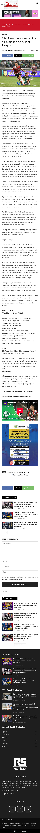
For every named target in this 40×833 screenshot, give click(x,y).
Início (3, 25)
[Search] (35, 591)
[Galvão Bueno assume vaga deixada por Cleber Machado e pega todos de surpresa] (7, 718)
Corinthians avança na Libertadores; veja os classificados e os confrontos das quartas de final (25, 504)
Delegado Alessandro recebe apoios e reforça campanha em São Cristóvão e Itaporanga (26, 636)
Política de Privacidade (20, 831)
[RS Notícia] (3, 50)
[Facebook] (12, 809)
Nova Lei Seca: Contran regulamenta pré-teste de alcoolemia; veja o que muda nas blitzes (25, 524)
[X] (27, 809)
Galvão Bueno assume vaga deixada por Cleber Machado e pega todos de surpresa (25, 718)
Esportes (8, 25)
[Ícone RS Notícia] (11, 4)
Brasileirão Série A (12, 472)
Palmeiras (22, 472)
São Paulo (29, 472)
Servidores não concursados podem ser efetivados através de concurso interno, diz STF (25, 696)
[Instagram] (20, 809)
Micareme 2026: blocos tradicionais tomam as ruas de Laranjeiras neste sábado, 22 (25, 605)
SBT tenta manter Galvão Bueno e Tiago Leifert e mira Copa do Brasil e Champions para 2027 (26, 514)
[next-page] (6, 532)
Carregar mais (19, 645)
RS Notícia (9, 50)
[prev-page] (3, 532)
